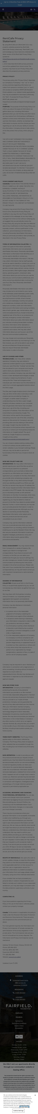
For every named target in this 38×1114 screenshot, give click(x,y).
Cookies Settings (18, 1110)
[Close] (35, 1095)
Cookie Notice (24, 1107)
